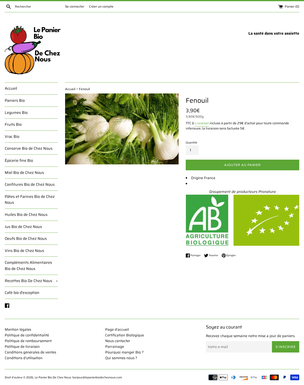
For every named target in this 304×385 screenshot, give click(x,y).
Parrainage (114, 346)
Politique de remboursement (28, 341)
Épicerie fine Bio (19, 160)
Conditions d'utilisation (24, 358)
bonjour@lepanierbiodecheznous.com (97, 377)
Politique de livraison (22, 346)
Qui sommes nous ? (121, 358)
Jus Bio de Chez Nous (23, 227)
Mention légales (18, 329)
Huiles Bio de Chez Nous (26, 215)
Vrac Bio (12, 136)
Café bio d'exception (22, 293)
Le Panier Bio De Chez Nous (53, 377)
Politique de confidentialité (27, 335)
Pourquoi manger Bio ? (124, 352)
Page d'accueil (117, 329)
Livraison (202, 123)
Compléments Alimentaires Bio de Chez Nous (28, 266)
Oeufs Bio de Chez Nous (26, 238)
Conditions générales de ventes (30, 352)
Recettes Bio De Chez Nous (31, 281)
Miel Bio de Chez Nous (24, 173)
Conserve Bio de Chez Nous (28, 148)
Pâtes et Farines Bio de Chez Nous (30, 200)
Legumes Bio (16, 113)
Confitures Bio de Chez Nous (30, 184)
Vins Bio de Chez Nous (24, 251)
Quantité (191, 142)
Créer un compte (101, 6)
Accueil (11, 88)
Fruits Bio (13, 124)
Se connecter (74, 6)
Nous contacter (117, 341)
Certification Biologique (124, 335)
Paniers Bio (15, 100)
